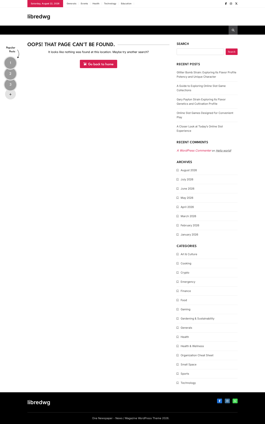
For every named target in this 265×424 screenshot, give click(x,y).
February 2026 (190, 225)
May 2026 (187, 197)
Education (126, 3)
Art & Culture (189, 254)
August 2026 (189, 170)
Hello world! (223, 150)
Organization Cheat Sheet (197, 355)
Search (183, 44)
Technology (110, 3)
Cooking (186, 263)
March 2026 (188, 216)
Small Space (188, 364)
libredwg (38, 16)
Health (96, 3)
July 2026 (187, 179)
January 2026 (189, 234)
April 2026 (187, 207)
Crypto (185, 272)
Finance (186, 291)
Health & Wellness (192, 346)
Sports (185, 373)
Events (84, 3)
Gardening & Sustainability (197, 318)
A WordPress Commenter (194, 150)
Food (184, 300)
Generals (71, 3)
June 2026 (187, 188)
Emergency (188, 281)
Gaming (185, 309)
